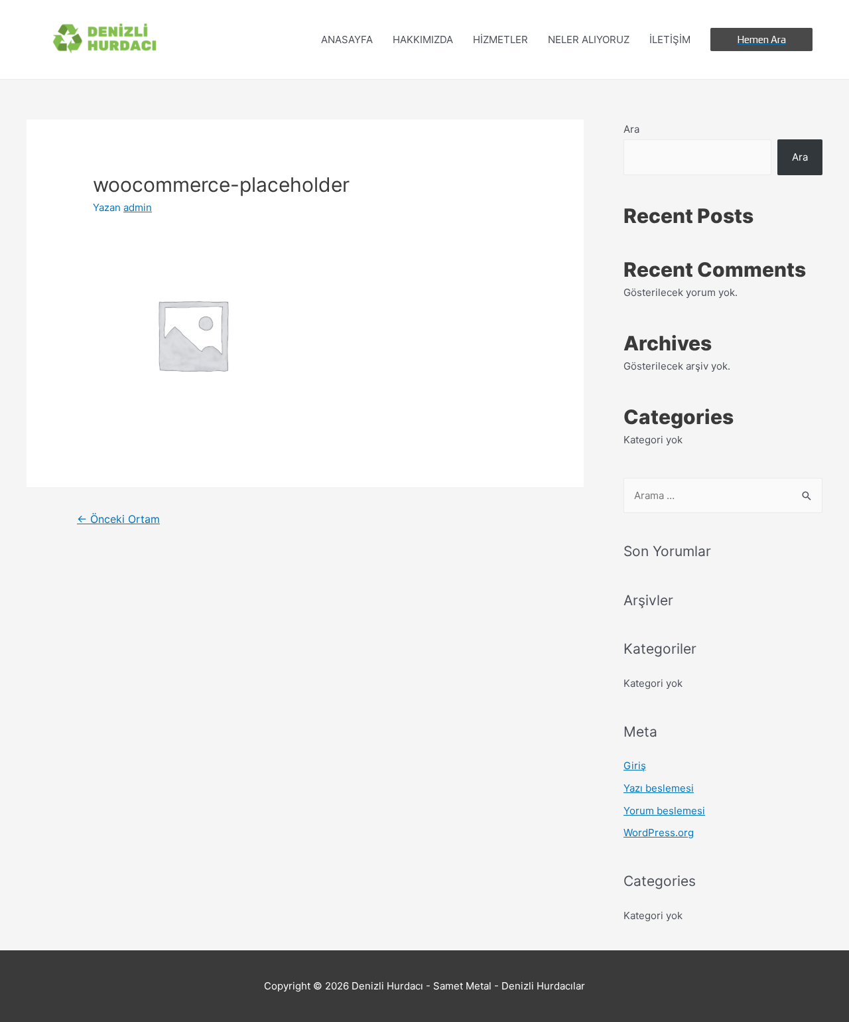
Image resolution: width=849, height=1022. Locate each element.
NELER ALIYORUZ (588, 39)
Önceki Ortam (118, 519)
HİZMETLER (500, 39)
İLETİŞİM (669, 39)
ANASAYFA (347, 39)
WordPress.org (658, 832)
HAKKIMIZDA (423, 39)
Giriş (634, 765)
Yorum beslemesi (664, 810)
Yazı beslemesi (658, 788)
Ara (631, 129)
